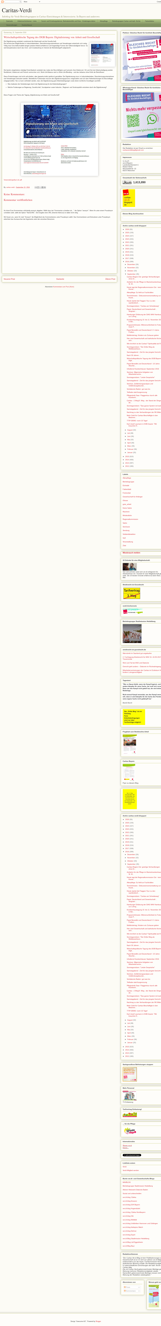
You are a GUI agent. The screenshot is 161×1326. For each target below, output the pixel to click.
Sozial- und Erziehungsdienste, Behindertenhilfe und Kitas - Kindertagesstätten (68, 21)
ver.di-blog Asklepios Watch (133, 1227)
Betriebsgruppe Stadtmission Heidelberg (138, 1186)
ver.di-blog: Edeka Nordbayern (134, 1212)
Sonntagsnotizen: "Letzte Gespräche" (141, 377)
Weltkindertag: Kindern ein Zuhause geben (143, 335)
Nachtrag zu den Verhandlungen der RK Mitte (144, 412)
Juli (128, 433)
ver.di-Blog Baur (129, 1246)
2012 (127, 466)
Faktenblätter (149, 21)
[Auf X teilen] (40, 187)
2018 (127, 255)
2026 (127, 229)
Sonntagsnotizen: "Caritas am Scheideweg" (143, 306)
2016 (127, 261)
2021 (127, 245)
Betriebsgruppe (128, 482)
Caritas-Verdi (17, 10)
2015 (127, 456)
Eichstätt (126, 485)
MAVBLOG (127, 1182)
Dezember (131, 264)
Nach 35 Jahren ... (134, 355)
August (130, 430)
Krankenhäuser (27, 25)
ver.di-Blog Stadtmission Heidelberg (136, 1238)
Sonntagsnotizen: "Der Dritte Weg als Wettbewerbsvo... (141, 348)
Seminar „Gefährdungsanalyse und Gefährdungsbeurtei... (140, 385)
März (129, 446)
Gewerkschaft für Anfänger (133, 497)
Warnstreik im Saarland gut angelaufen (137, 653)
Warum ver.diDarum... (127, 1146)
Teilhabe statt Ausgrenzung (137, 392)
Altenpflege (104, 21)
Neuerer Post (9, 279)
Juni (129, 436)
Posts (128, 1287)
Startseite (9, 21)
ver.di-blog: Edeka (129, 1197)
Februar (130, 449)
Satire (125, 523)
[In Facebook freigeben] (42, 187)
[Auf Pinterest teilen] (45, 187)
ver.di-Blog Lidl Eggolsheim (133, 1242)
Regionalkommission (130, 519)
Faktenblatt (127, 489)
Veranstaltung (128, 542)
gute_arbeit (127, 504)
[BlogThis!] (38, 187)
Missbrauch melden (131, 553)
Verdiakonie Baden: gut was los (138, 389)
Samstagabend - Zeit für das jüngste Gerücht (144, 352)
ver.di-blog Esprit (129, 1235)
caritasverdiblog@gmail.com (133, 150)
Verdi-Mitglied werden (131, 1170)
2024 (127, 236)
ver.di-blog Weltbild (130, 1220)
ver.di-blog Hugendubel (131, 1208)
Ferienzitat (127, 493)
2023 (127, 239)
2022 (127, 242)
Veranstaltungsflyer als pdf (13, 180)
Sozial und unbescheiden (132, 1193)
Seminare (126, 527)
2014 (127, 460)
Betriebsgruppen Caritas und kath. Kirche (126, 21)
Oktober (130, 271)
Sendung (126, 530)
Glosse (125, 500)
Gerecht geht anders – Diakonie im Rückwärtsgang (142, 666)
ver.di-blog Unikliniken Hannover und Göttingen (140, 1223)
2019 (127, 252)
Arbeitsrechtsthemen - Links (27, 21)
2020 (127, 249)
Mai (128, 440)
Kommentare (131, 1291)
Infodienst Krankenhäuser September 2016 (143, 369)
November (131, 268)
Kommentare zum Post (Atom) (63, 287)
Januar (130, 452)
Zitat (124, 545)
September (131, 274)
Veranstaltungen (11, 25)
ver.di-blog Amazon (130, 1201)
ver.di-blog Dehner (129, 1231)
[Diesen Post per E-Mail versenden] (36, 187)
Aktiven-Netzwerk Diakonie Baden (135, 1190)
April (129, 443)
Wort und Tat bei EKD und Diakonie (136, 663)
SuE (124, 538)
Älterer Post (110, 279)
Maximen (126, 512)
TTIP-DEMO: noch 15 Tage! (137, 421)
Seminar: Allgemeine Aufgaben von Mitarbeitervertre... (140, 373)
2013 (127, 463)
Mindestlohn (127, 515)
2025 (127, 232)
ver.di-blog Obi (128, 1216)
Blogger (98, 1321)
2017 (127, 258)
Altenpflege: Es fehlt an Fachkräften (140, 292)
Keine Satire (127, 508)
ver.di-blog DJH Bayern (131, 1205)
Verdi (124, 1167)
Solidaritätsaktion (129, 534)
